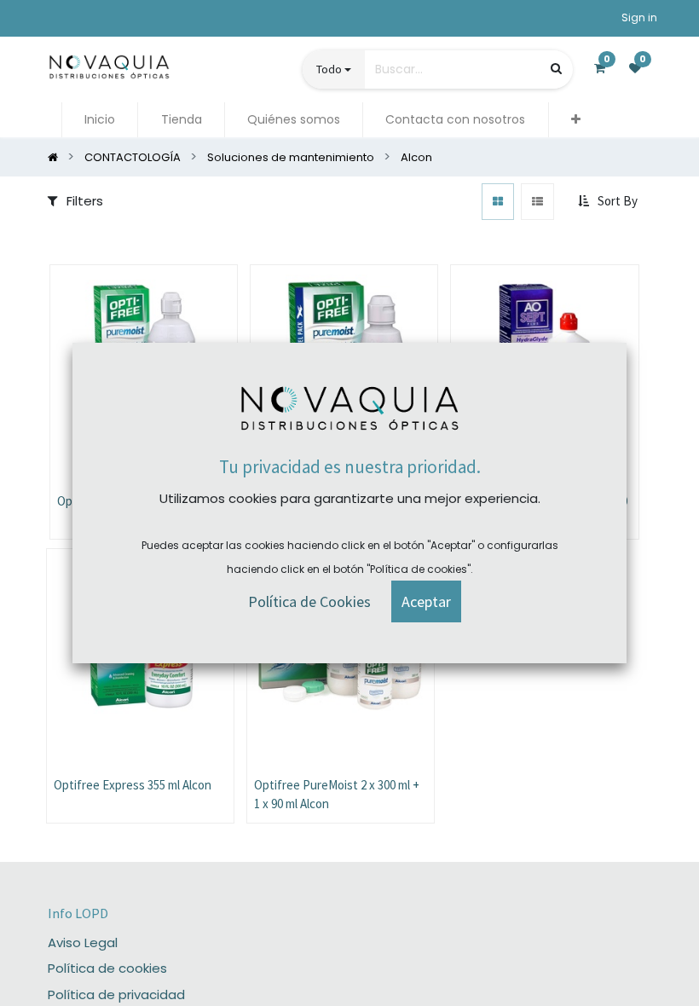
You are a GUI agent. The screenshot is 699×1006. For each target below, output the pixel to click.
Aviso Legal (83, 942)
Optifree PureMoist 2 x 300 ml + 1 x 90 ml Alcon (336, 794)
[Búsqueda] (556, 68)
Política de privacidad (116, 994)
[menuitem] (99, 120)
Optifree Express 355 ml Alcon (132, 785)
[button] (576, 120)
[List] (537, 201)
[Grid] (498, 201)
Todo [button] (329, 69)
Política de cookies (107, 968)
